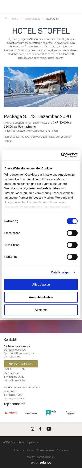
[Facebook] (40, 429)
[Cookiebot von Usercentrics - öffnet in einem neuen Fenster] (61, 155)
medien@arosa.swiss (15, 398)
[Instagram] (32, 429)
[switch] (72, 233)
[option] (41, 87)
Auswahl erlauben (41, 297)
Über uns (19, 450)
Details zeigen (60, 272)
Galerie (40, 450)
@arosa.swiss (18, 380)
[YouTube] (49, 429)
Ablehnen (41, 309)
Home (14, 18)
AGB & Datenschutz (13, 442)
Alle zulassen (41, 284)
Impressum (33, 442)
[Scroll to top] (75, 451)
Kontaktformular (21, 363)
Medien (30, 450)
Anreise (50, 450)
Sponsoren (62, 450)
